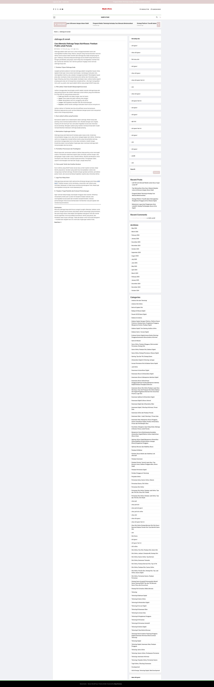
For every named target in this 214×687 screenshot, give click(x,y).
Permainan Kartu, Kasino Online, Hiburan (143, 480)
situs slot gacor (136, 52)
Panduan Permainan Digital (139, 469)
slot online (135, 546)
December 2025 (136, 242)
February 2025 (135, 276)
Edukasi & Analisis (137, 318)
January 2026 (135, 238)
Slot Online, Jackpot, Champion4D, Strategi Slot (145, 553)
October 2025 (135, 249)
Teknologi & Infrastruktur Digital (140, 602)
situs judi (134, 501)
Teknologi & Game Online (139, 599)
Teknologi (134, 592)
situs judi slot (135, 504)
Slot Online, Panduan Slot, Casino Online (143, 567)
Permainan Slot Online (138, 487)
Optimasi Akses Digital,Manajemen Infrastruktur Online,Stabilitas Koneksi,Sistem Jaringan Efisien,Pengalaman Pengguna (145, 441)
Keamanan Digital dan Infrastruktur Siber (143, 404)
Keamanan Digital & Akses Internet (141, 400)
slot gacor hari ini (136, 101)
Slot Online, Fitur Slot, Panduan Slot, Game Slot (145, 550)
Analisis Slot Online (137, 304)
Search (132, 169)
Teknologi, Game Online (138, 649)
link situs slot (135, 59)
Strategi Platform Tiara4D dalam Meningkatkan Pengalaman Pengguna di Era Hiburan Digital (124, 2)
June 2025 (134, 263)
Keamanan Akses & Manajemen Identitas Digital (145, 377)
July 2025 (134, 259)
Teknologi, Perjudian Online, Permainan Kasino (144, 660)
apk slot (134, 121)
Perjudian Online (136, 476)
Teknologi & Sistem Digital (139, 627)
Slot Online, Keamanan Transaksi (141, 560)
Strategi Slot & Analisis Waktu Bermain (142, 588)
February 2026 (135, 235)
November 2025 (136, 245)
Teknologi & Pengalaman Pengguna (141, 616)
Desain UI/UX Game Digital (139, 314)
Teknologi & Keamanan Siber (140, 609)
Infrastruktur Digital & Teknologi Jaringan (143, 360)
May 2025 (134, 266)
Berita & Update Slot (137, 307)
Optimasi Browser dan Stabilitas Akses (142, 446)
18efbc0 (58, 49)
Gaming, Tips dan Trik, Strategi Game (142, 356)
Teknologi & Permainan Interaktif (141, 623)
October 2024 (135, 290)
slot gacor (134, 45)
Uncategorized (136, 667)
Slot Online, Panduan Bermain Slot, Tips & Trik (144, 564)
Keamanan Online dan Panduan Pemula (142, 413)
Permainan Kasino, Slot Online (140, 483)
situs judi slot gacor (137, 508)
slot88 (133, 156)
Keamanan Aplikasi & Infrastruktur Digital (143, 397)
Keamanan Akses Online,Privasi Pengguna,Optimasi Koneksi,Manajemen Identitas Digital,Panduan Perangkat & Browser (145, 382)
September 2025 (136, 252)
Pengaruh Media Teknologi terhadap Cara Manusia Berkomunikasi (85, 23)
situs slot (134, 515)
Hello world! (151, 218)
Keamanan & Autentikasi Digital (140, 370)
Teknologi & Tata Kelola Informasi (141, 630)
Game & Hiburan (136, 340)
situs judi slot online (137, 511)
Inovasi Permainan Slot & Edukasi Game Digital (145, 363)
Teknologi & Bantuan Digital (139, 595)
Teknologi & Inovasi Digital (139, 606)
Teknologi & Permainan (138, 620)
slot (133, 87)
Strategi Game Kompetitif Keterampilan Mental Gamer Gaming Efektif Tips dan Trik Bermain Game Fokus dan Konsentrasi (145, 583)
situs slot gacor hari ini (138, 80)
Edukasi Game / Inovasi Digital (140, 332)
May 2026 (134, 228)
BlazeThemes (118, 684)
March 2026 (135, 231)
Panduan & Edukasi (137, 450)
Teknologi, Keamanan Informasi (140, 656)
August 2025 (135, 256)
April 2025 (134, 270)
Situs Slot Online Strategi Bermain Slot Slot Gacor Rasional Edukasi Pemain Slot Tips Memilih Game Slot (145, 527)
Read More (57, 222)
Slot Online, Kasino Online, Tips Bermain (143, 557)
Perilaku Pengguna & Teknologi (140, 473)
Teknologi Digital (136, 641)
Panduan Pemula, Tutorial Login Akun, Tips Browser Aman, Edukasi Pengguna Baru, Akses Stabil (144, 464)
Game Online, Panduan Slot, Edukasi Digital (144, 349)
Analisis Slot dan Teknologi (139, 300)
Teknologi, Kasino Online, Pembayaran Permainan (145, 653)
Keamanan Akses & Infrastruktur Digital (142, 374)
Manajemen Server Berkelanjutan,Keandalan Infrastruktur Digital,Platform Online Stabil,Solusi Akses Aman (145, 434)
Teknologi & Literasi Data (139, 613)
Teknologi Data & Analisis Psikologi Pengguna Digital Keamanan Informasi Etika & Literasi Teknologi (144, 635)
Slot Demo (135, 536)
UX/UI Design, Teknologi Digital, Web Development (146, 670)
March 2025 (135, 273)
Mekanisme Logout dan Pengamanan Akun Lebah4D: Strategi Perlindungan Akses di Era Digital (144, 206)
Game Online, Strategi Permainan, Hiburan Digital (145, 353)
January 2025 (135, 280)
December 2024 (136, 283)
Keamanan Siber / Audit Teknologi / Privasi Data (145, 416)
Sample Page (105, 17)
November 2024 (136, 287)
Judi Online (135, 367)
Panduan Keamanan (137, 459)
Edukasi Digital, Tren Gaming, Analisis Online (144, 328)
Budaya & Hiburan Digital (138, 311)
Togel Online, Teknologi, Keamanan (141, 663)
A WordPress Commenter (139, 218)
